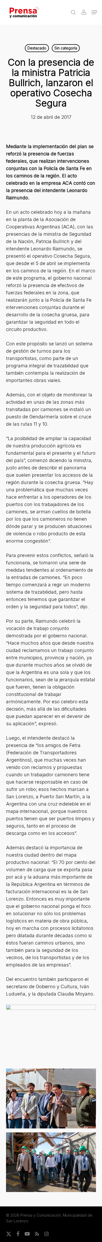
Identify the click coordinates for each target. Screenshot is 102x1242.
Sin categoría (65, 48)
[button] (94, 12)
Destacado (36, 48)
